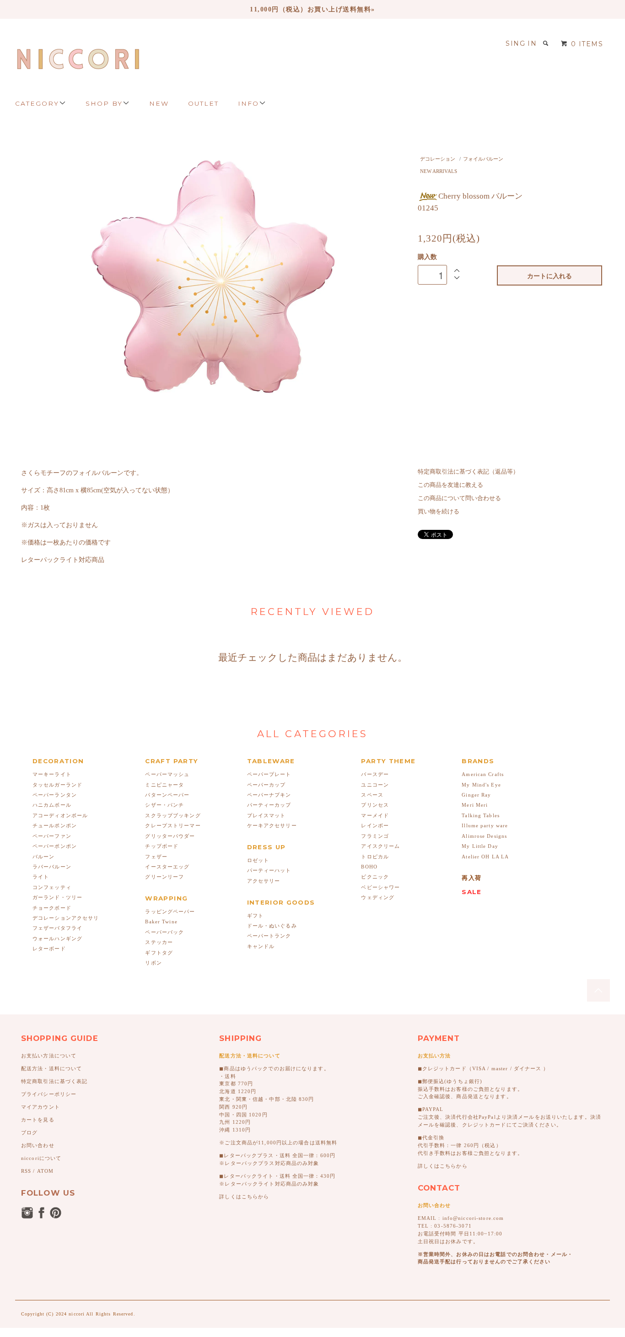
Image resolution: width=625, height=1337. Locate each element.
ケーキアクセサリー (272, 825)
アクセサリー (263, 881)
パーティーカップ (269, 805)
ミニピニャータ (164, 784)
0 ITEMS (587, 44)
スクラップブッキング (172, 815)
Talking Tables (481, 815)
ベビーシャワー (380, 887)
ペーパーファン (51, 836)
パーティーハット (269, 870)
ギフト (255, 915)
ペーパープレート (269, 774)
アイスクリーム (380, 846)
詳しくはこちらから (244, 1196)
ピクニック (375, 876)
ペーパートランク (269, 935)
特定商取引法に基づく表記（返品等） (468, 472)
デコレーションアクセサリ (65, 918)
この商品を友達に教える (450, 485)
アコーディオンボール (60, 815)
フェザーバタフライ (57, 928)
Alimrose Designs (484, 836)
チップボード (161, 846)
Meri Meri (475, 805)
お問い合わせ (37, 1145)
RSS (26, 1171)
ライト (40, 876)
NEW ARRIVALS (438, 171)
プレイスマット (266, 815)
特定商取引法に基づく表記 (54, 1081)
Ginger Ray (476, 795)
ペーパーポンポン (54, 846)
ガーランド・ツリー (57, 897)
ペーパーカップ (266, 784)
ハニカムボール (51, 805)
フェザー (156, 856)
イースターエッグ (167, 866)
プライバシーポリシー (48, 1094)
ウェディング (377, 897)
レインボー (375, 825)
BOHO (369, 866)
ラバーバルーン (51, 866)
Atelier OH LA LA (485, 856)
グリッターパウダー (170, 836)
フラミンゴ (375, 836)
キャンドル (261, 946)
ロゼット (258, 860)
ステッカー (159, 942)
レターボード (49, 948)
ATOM (45, 1171)
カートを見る (37, 1119)
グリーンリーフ (164, 876)
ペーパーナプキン (269, 795)
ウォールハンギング (57, 938)
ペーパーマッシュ (167, 774)
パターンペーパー (167, 795)
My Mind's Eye (481, 784)
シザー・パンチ (164, 805)
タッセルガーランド (57, 784)
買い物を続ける (438, 511)
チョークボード (51, 908)
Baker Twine (161, 921)
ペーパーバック (164, 932)
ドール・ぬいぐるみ (272, 925)
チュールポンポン (54, 825)
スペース (372, 795)
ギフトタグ (159, 952)
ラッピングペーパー (170, 911)
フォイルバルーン (483, 159)
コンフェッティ (51, 887)
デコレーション (437, 159)
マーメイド (375, 815)
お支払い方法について (48, 1055)
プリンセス (375, 805)
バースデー (375, 774)
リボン (153, 962)
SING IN (521, 43)
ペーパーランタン (54, 795)
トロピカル (375, 856)
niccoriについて (41, 1158)
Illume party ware (485, 825)
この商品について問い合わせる (459, 498)
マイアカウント (40, 1107)
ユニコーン (375, 784)
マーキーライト (51, 774)
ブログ (29, 1132)
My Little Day (480, 846)
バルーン (43, 856)
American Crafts (483, 774)
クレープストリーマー (172, 825)
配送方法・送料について (51, 1068)
